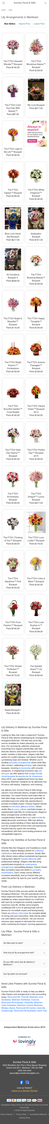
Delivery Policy (24, 1118)
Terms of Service (6, 1114)
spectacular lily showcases (30, 776)
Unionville (40, 1007)
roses (28, 817)
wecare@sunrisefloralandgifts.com (24, 1073)
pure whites (29, 806)
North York (42, 1010)
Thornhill (24, 996)
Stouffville (28, 1002)
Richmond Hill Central (25, 1007)
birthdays (28, 765)
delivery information (19, 913)
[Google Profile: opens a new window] (27, 1082)
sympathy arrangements (20, 762)
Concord (35, 999)
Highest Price (24, 23)
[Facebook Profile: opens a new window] (21, 1082)
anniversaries (25, 767)
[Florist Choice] (36, 137)
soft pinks (15, 806)
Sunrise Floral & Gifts (25, 3)
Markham (38, 1005)
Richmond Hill (13, 996)
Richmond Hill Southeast (12, 1002)
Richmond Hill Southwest (25, 1010)
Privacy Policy (21, 1114)
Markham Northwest (21, 999)
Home (3, 10)
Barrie (12, 1007)
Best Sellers (9, 23)
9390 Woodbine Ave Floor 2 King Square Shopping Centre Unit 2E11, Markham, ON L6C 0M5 (25, 1066)
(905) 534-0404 (24, 1070)
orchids (39, 817)
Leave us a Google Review (24, 1090)
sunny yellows (20, 809)
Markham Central (25, 1005)
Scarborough (7, 1010)
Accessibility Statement (38, 1114)
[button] (43, 1117)
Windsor (5, 1007)
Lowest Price (39, 23)
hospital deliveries (29, 858)
